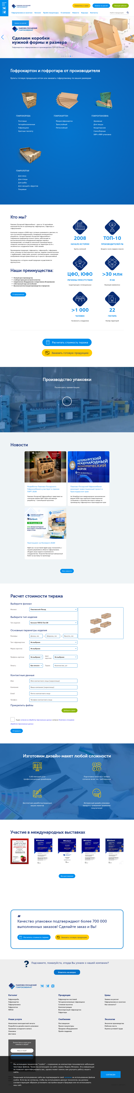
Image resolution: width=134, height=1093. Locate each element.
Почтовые (22, 121)
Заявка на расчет (112, 999)
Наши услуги (15, 1019)
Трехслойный (61, 124)
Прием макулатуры (66, 1026)
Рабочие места (111, 1026)
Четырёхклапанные (26, 124)
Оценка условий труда (114, 1028)
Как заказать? (110, 1004)
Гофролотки (13, 1007)
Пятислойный (61, 127)
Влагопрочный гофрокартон (69, 1010)
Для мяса (22, 176)
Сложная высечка (65, 1004)
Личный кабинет (120, 6)
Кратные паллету (25, 131)
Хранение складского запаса (20, 1028)
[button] (131, 37)
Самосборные (100, 131)
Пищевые (22, 189)
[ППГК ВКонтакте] (4, 8)
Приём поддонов (65, 1031)
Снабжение (64, 1019)
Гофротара (62, 1012)
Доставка (12, 1034)
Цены (107, 995)
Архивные (98, 121)
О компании (65, 13)
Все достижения (67, 876)
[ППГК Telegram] (48, 987)
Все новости (67, 571)
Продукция (64, 995)
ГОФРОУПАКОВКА (99, 116)
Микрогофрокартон (64, 121)
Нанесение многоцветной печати (21, 1023)
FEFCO (10, 1010)
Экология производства (114, 1023)
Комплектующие (65, 1007)
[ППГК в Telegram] (4, 12)
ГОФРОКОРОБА (23, 116)
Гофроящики (23, 127)
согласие (68, 1077)
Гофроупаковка (14, 1004)
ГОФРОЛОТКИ (22, 171)
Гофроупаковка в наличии (22, 13)
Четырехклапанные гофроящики (71, 1002)
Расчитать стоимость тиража (70, 342)
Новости (75, 13)
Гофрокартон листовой (67, 999)
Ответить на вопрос (67, 972)
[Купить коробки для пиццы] (67, 37)
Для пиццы (98, 124)
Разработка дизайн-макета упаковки (23, 1026)
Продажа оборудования (68, 1028)
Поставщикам (64, 1023)
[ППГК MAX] (52, 987)
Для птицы (22, 179)
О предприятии (18, 294)
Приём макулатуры (51, 13)
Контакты (94, 13)
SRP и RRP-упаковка (102, 134)
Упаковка (12, 1031)
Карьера (84, 13)
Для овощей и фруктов (28, 186)
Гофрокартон (13, 1002)
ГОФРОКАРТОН (61, 116)
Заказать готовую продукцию (70, 353)
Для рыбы (22, 182)
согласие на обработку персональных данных (36, 720)
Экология (110, 1019)
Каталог (38, 13)
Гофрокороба (13, 999)
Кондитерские (100, 127)
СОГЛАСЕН (110, 1074)
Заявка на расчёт (101, 6)
